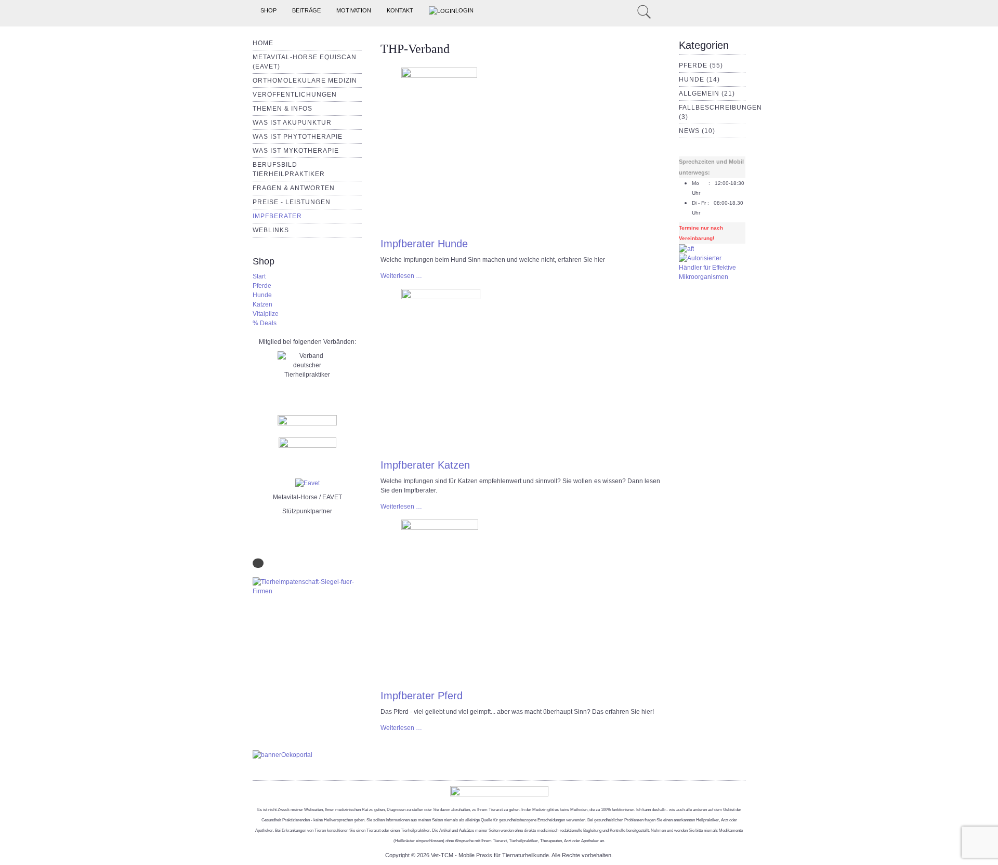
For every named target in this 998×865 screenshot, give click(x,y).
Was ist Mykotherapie (296, 150)
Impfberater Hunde (424, 243)
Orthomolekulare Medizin (305, 80)
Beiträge (306, 10)
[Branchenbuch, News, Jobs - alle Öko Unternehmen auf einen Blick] (282, 754)
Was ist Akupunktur (292, 122)
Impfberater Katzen (425, 465)
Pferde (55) (701, 65)
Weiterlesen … (401, 276)
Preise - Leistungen (292, 202)
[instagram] (616, 10)
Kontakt (400, 10)
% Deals (265, 323)
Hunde (262, 295)
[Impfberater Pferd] (439, 600)
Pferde (262, 285)
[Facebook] (629, 10)
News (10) (697, 131)
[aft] (686, 248)
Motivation (353, 10)
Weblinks (271, 230)
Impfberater (277, 216)
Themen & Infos (282, 108)
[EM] (712, 267)
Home (263, 43)
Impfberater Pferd (421, 695)
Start (259, 276)
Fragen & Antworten (294, 188)
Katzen (262, 304)
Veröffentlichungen (295, 94)
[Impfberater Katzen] (440, 370)
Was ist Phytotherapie (298, 136)
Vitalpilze (266, 313)
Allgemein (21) (707, 93)
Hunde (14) (699, 79)
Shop (268, 10)
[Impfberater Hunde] (439, 148)
